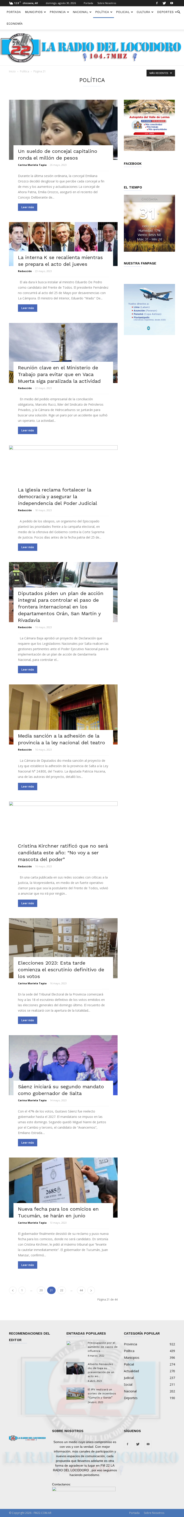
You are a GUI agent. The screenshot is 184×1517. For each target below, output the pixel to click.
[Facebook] (156, 3)
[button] (178, 12)
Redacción (25, 271)
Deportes (165, 12)
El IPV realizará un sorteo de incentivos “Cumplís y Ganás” (102, 1393)
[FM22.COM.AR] (92, 47)
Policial (123, 12)
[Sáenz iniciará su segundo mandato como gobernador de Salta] (63, 1065)
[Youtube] (171, 3)
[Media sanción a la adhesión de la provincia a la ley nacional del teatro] (63, 714)
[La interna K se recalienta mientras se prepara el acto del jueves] (63, 244)
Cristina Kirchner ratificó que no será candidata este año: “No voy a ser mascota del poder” (63, 852)
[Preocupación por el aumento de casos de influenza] (75, 1347)
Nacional (80, 12)
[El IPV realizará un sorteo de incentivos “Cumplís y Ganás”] (75, 1393)
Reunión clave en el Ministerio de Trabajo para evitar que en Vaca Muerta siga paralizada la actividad (59, 374)
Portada (88, 3)
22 (61, 1290)
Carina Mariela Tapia (32, 165)
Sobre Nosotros (106, 3)
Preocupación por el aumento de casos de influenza (103, 1347)
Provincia (58, 12)
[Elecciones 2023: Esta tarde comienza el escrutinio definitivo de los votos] (63, 948)
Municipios (34, 12)
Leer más (27, 207)
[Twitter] (164, 3)
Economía (15, 23)
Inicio (12, 71)
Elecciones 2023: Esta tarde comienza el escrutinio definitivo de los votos (61, 969)
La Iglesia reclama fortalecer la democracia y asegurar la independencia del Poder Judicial (57, 496)
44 (81, 1290)
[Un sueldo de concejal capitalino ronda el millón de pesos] (63, 130)
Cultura (143, 12)
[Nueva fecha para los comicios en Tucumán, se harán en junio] (63, 1188)
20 (41, 1290)
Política (102, 12)
